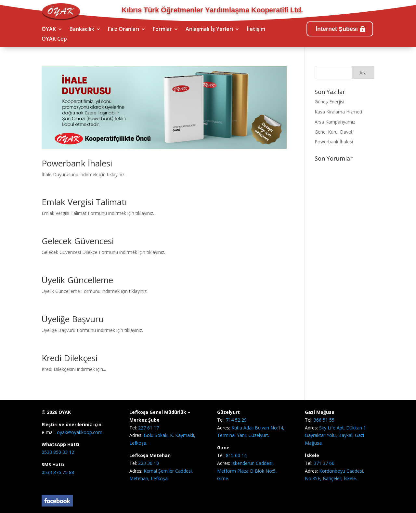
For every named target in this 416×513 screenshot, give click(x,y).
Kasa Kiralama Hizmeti (338, 112)
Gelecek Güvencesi (78, 241)
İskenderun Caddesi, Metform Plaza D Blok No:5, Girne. (247, 471)
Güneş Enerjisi (329, 102)
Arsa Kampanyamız (335, 122)
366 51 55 (324, 420)
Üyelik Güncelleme (77, 280)
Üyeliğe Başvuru (73, 319)
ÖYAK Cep (54, 39)
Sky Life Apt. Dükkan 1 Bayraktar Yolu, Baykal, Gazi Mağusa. (335, 435)
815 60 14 (236, 455)
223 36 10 (148, 463)
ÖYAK (49, 30)
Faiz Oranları (123, 30)
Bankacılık (82, 30)
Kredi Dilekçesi (70, 358)
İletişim (256, 30)
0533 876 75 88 (58, 472)
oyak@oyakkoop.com (79, 432)
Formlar (162, 30)
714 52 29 (236, 420)
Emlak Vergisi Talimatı (84, 202)
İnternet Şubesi (337, 29)
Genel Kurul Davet (334, 132)
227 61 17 (148, 428)
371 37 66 (324, 463)
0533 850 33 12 (58, 452)
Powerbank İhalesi (77, 163)
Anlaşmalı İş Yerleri (209, 30)
